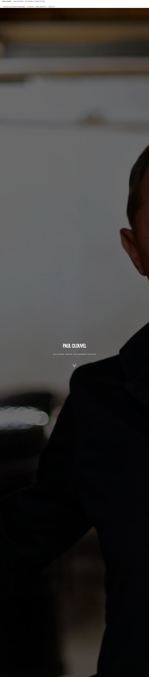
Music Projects (41, 7)
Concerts (30, 7)
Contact (51, 7)
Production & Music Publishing (14, 7)
